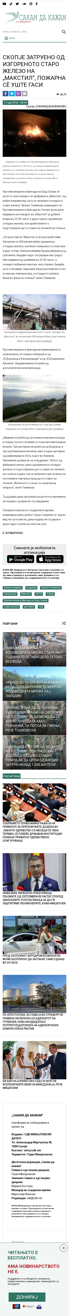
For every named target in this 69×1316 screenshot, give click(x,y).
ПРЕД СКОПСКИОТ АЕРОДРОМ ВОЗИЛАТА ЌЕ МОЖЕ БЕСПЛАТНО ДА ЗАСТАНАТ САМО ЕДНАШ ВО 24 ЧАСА (33, 959)
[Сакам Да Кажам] (34, 25)
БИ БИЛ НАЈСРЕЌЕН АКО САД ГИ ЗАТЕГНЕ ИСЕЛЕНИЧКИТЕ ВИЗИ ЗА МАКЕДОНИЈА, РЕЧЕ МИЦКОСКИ (32, 1084)
